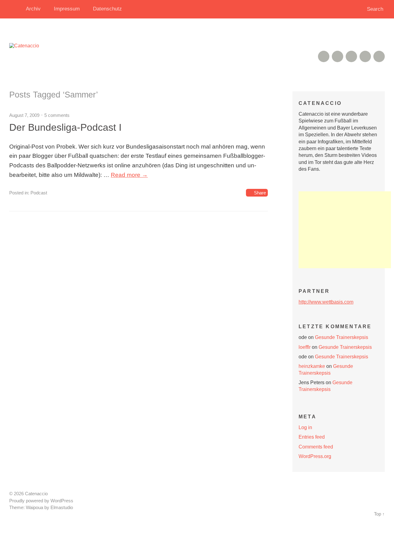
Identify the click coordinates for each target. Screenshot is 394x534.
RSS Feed (323, 56)
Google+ (365, 56)
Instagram (351, 56)
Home (15, 9)
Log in (305, 427)
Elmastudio (61, 507)
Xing (337, 56)
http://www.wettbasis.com (326, 302)
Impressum (67, 9)
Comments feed (316, 446)
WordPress (61, 500)
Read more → (129, 175)
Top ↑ (379, 514)
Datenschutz (107, 9)
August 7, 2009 (24, 115)
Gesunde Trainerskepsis (341, 337)
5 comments (57, 115)
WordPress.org (315, 456)
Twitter (379, 56)
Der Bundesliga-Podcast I (65, 127)
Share (260, 192)
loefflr (305, 347)
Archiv (33, 9)
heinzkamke (312, 366)
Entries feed (312, 437)
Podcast (38, 192)
